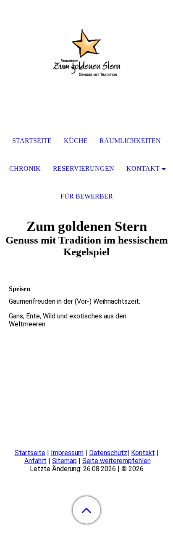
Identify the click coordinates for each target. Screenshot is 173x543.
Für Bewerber (86, 196)
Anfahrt (35, 461)
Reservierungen (83, 168)
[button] (86, 510)
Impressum (67, 453)
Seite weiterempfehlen (116, 461)
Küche (76, 140)
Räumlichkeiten (130, 140)
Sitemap (64, 461)
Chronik (25, 168)
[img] (86, 53)
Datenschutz (108, 453)
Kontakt (143, 453)
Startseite (30, 453)
